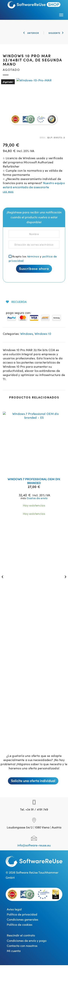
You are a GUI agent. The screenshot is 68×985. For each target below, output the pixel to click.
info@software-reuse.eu (34, 845)
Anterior (33, 32)
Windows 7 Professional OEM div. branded (34, 481)
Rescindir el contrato (21, 935)
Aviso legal (14, 909)
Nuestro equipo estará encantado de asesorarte (34, 185)
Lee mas (8, 191)
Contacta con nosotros (22, 945)
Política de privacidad (22, 914)
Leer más (36, 469)
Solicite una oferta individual (33, 780)
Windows (26, 333)
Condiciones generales (22, 919)
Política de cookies (19, 924)
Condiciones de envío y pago (26, 940)
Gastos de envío (37, 498)
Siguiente (54, 32)
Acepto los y (33, 258)
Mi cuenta (14, 951)
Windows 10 (43, 333)
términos (33, 256)
